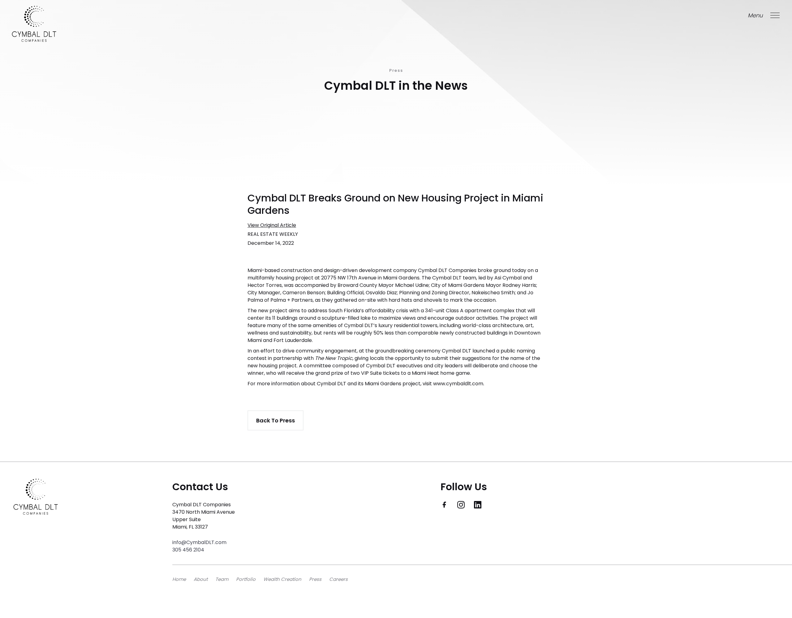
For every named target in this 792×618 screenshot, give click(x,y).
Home (179, 579)
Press (315, 579)
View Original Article (272, 225)
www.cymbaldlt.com (457, 383)
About (201, 579)
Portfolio (246, 579)
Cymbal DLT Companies (446, 270)
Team (221, 579)
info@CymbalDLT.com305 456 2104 (199, 546)
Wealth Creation (282, 579)
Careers (338, 579)
